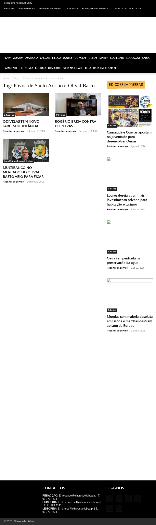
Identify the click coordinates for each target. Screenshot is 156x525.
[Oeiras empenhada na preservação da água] (130, 237)
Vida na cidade (73, 68)
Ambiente (11, 68)
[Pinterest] (135, 14)
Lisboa (56, 58)
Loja (88, 68)
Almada (18, 58)
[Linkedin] (129, 14)
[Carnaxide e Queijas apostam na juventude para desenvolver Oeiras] (130, 110)
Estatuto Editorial (26, 8)
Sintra (104, 58)
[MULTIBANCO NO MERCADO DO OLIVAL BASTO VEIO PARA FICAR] (26, 151)
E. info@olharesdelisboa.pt (95, 8)
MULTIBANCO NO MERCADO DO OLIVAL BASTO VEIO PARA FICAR (23, 172)
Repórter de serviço (13, 131)
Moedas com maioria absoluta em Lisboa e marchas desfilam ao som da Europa (130, 321)
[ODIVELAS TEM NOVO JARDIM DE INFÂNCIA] (26, 105)
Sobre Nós (9, 8)
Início (6, 78)
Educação (133, 58)
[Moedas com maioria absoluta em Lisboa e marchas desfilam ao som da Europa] (130, 295)
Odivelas (81, 58)
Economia (26, 68)
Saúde (146, 58)
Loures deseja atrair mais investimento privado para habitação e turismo (127, 200)
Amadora (31, 58)
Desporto (54, 68)
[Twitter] (142, 14)
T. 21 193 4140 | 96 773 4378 (126, 8)
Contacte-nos (71, 8)
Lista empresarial (104, 68)
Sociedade (117, 58)
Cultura (40, 68)
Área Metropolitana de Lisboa (18, 161)
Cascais (45, 58)
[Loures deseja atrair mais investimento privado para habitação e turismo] (130, 173)
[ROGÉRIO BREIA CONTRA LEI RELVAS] (78, 105)
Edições (112, 126)
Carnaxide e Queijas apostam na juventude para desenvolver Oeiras (129, 137)
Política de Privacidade (50, 8)
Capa (8, 58)
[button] (151, 57)
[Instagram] (122, 14)
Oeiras (93, 58)
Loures (68, 58)
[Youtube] (149, 14)
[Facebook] (115, 14)
